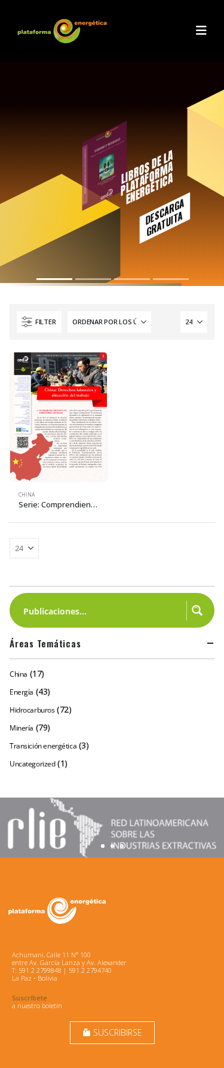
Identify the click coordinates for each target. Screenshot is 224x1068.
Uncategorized (33, 764)
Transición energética (43, 746)
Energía (21, 692)
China (27, 494)
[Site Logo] (63, 31)
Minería (21, 728)
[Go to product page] (58, 416)
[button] (201, 30)
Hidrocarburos (32, 710)
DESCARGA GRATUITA (164, 217)
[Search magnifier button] (197, 610)
